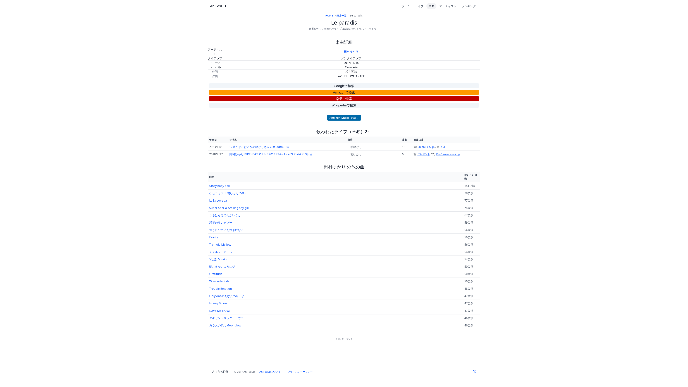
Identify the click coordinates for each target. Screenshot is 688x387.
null (443, 147)
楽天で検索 (344, 99)
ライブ (419, 6)
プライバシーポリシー (300, 371)
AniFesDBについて (270, 371)
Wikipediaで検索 (344, 105)
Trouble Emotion (220, 289)
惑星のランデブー (220, 222)
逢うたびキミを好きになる (226, 230)
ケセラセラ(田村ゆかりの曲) (227, 193)
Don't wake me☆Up (448, 154)
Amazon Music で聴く (344, 118)
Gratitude (215, 274)
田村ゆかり (351, 52)
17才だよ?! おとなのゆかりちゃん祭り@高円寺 (259, 147)
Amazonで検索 (344, 92)
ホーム (405, 6)
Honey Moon (218, 303)
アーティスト (448, 6)
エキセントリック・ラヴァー (228, 318)
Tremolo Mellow (220, 245)
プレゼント (423, 154)
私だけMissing (218, 259)
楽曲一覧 (341, 15)
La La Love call (218, 200)
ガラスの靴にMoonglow (225, 325)
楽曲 (431, 6)
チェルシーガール (220, 252)
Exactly (214, 237)
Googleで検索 (344, 86)
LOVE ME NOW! (219, 311)
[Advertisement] (344, 349)
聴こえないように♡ (222, 267)
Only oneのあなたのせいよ (226, 296)
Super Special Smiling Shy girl (229, 208)
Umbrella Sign (426, 147)
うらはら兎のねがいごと (225, 215)
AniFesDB (218, 6)
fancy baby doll (219, 186)
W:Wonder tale (219, 281)
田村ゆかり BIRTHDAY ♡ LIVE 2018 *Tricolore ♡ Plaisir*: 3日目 (270, 154)
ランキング (469, 6)
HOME (329, 15)
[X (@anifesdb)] (475, 372)
